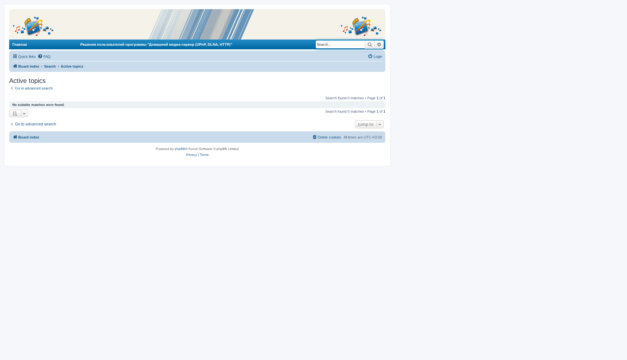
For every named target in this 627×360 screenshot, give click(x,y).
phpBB (180, 149)
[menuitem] (44, 56)
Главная (19, 44)
